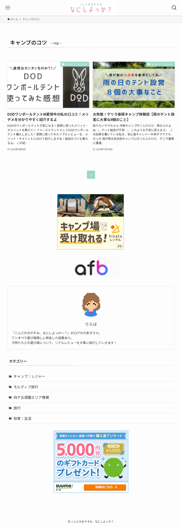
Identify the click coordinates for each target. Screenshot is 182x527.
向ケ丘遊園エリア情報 (31, 397)
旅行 (17, 408)
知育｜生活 (22, 418)
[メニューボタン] (8, 8)
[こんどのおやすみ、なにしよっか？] (91, 8)
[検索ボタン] (174, 8)
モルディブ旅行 (26, 386)
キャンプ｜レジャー (29, 376)
